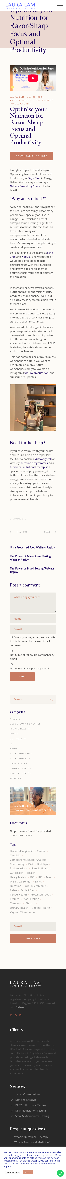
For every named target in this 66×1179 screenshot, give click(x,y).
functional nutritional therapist (29, 467)
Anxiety (15, 100)
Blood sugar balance (37, 100)
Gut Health (18, 738)
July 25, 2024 (35, 97)
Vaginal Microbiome (22, 912)
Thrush (29, 903)
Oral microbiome (35, 886)
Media (14, 748)
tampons (16, 903)
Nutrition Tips (20, 758)
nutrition (15, 886)
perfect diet (28, 890)
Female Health (20, 728)
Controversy (17, 864)
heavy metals (18, 877)
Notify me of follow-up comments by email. (32, 657)
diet (30, 864)
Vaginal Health (21, 773)
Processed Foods (41, 894)
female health (40, 868)
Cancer (41, 851)
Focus (14, 103)
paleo (13, 890)
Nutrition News (21, 753)
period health (18, 894)
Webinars (26, 103)
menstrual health (20, 881)
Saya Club (34, 178)
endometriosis (19, 868)
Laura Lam (17, 97)
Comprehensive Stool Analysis (28, 859)
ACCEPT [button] (28, 1172)
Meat (49, 877)
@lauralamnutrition (36, 373)
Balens (20, 1007)
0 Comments (18, 518)
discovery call (43, 459)
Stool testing (31, 899)
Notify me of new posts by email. (30, 668)
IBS (12, 743)
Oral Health (18, 763)
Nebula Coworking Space (25, 186)
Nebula (26, 256)
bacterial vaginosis (21, 851)
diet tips (42, 864)
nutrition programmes (34, 463)
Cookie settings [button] (12, 1172)
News (38, 881)
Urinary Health (21, 768)
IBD (32, 877)
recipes (14, 899)
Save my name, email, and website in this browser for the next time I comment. (32, 641)
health (31, 872)
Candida (15, 855)
